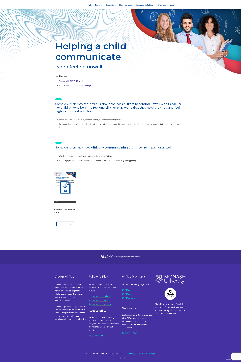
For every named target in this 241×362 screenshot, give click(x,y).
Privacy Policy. (129, 353)
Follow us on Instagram (101, 304)
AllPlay (127, 290)
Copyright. (152, 353)
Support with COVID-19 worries (71, 81)
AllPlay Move (130, 298)
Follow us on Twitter (100, 300)
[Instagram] (123, 358)
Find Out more (97, 335)
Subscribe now (131, 333)
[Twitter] (120, 358)
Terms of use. (141, 353)
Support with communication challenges (75, 85)
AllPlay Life (129, 294)
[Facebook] (117, 358)
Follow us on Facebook (101, 296)
